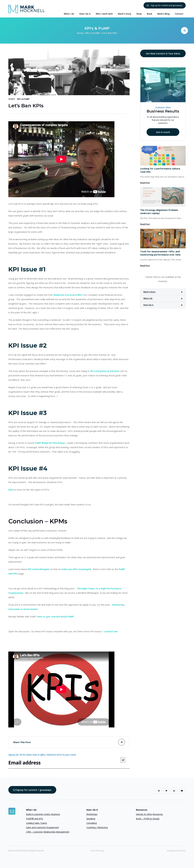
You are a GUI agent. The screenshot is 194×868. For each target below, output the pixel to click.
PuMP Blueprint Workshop (50, 442)
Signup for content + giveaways (33, 789)
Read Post (145, 182)
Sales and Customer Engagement (42, 827)
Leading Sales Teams (36, 823)
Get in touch (163, 132)
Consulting (91, 823)
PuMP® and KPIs (34, 818)
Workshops (91, 814)
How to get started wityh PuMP (55, 616)
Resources (141, 809)
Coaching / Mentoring (97, 827)
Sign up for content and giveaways (166, 5)
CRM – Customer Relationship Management (47, 831)
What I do (147, 298)
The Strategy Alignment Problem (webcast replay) (159, 211)
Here (11, 489)
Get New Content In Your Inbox (163, 53)
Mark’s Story (149, 292)
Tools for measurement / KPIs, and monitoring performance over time (160, 253)
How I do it (148, 305)
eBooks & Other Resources (149, 814)
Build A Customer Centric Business (43, 814)
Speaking (90, 818)
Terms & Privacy (97, 850)
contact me (110, 631)
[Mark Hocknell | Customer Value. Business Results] (26, 8)
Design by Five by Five (176, 850)
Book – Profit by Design (147, 818)
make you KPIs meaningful (76, 569)
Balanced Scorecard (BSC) (68, 294)
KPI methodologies (38, 569)
